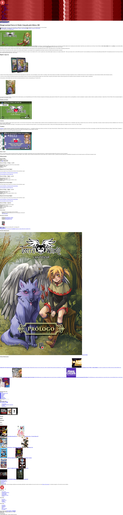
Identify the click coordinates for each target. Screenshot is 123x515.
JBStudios (3, 506)
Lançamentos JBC (9, 28)
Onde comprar (4, 406)
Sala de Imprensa (24, 28)
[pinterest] (2, 402)
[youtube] (1, 402)
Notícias (20, 28)
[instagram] (3, 402)
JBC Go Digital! (4, 508)
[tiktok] (5, 402)
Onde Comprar (4, 494)
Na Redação (3, 394)
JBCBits (2, 396)
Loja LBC (3, 499)
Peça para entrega (4, 213)
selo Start (33, 28)
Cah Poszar (29, 28)
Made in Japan (4, 500)
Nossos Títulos (4, 493)
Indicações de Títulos (5, 495)
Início (1, 22)
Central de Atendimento (5, 492)
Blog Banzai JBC (5, 22)
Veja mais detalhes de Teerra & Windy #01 (6, 187)
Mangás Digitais (15, 28)
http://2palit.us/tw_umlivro (9, 217)
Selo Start (1, 392)
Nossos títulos (4, 403)
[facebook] (0, 402)
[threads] (6, 402)
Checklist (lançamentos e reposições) (7, 404)
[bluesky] (7, 402)
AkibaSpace (4, 501)
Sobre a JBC (4, 491)
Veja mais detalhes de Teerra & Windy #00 (6, 174)
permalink (12, 29)
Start (2, 507)
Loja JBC (3, 405)
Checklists (3, 505)
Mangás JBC (3, 397)
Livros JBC (3, 509)
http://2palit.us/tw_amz (8, 219)
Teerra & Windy (37, 28)
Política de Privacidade (45, 484)
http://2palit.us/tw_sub (9, 218)
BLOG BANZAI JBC (4, 393)
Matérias (2, 395)
